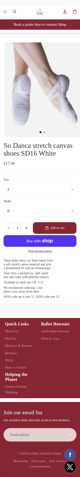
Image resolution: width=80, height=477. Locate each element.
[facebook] (70, 454)
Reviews (11, 353)
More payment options (40, 251)
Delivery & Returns (18, 345)
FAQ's (9, 360)
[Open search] (15, 12)
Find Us (10, 338)
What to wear (50, 338)
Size (6, 179)
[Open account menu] (65, 12)
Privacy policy (38, 461)
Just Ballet (32, 453)
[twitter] (70, 467)
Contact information (40, 466)
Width (7, 201)
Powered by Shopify (50, 453)
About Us (11, 331)
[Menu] (5, 11)
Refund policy (21, 461)
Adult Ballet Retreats (55, 331)
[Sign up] (69, 434)
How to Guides (15, 367)
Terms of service (57, 461)
